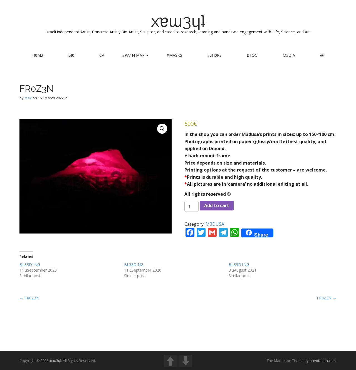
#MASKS (174, 55)
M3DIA (289, 55)
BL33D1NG (29, 264)
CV (101, 55)
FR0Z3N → (327, 298)
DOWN (185, 361)
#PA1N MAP (134, 55)
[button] (162, 129)
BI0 (71, 55)
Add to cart (216, 205)
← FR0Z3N (29, 298)
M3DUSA (215, 224)
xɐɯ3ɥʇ (178, 21)
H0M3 (37, 55)
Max (28, 97)
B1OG (252, 55)
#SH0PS (214, 55)
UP (170, 361)
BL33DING (134, 264)
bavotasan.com (323, 360)
